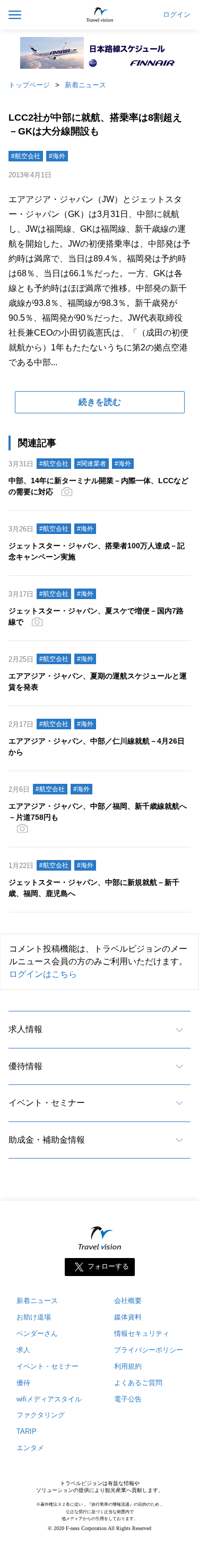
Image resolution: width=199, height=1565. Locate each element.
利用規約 (128, 1366)
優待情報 (25, 1066)
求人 (23, 1350)
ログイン (177, 15)
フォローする (108, 1266)
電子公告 (128, 1399)
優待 (23, 1383)
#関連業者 (91, 463)
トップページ (29, 85)
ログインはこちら (43, 974)
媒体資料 (128, 1317)
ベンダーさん (37, 1333)
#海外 (57, 156)
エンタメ (30, 1448)
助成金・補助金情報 (46, 1139)
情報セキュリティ (141, 1333)
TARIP (26, 1431)
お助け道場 (33, 1317)
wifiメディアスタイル (49, 1399)
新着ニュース (85, 85)
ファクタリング (40, 1415)
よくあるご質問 (138, 1383)
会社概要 (128, 1301)
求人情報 (25, 1029)
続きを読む (100, 401)
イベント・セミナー (46, 1102)
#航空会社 (25, 156)
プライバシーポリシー (148, 1350)
